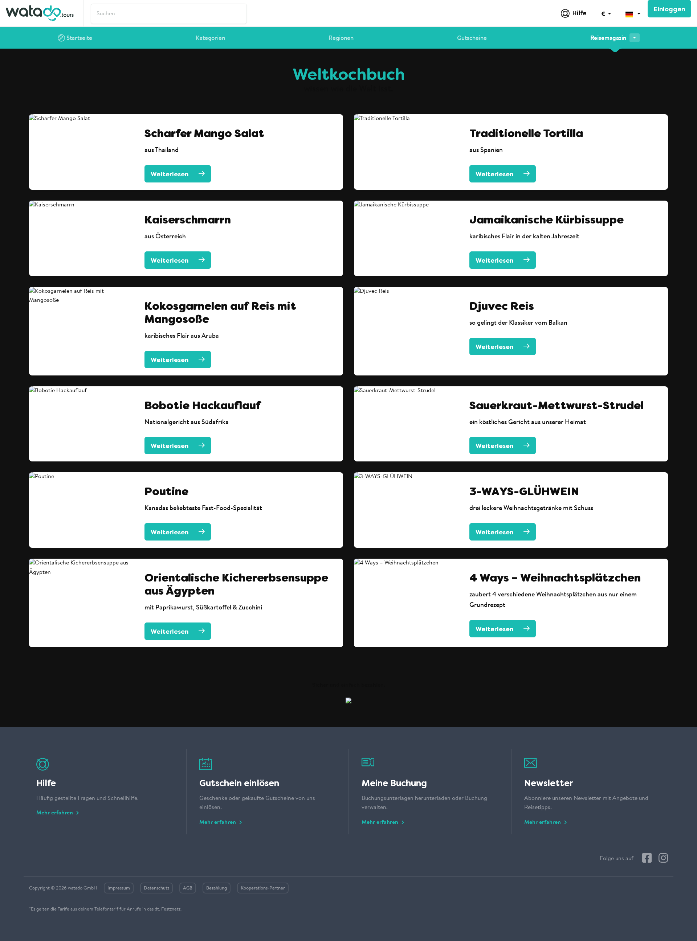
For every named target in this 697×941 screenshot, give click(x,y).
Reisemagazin (609, 38)
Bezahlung (216, 888)
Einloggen (669, 9)
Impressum (118, 888)
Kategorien (210, 38)
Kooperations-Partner (263, 888)
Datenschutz (156, 888)
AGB (187, 888)
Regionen (341, 38)
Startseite (78, 38)
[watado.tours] (40, 13)
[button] (606, 13)
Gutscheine (472, 38)
